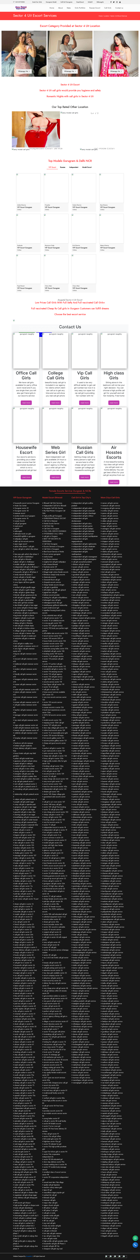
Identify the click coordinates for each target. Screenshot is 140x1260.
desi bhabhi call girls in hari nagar (26, 605)
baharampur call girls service (112, 1129)
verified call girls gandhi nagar (25, 587)
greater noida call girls (51, 1215)
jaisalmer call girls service (111, 807)
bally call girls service (109, 1131)
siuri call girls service (109, 1231)
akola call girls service (109, 559)
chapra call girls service (81, 610)
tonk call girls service (109, 848)
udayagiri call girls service (111, 720)
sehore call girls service (110, 534)
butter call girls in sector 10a (24, 863)
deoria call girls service (110, 1006)
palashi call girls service (110, 1210)
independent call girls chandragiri (84, 513)
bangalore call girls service (82, 906)
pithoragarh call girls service (111, 1116)
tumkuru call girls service (81, 955)
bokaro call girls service (81, 868)
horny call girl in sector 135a (53, 758)
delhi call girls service (80, 694)
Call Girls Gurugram (50, 544)
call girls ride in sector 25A (24, 934)
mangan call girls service (110, 863)
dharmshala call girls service (82, 817)
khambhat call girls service (82, 733)
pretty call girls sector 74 (23, 1088)
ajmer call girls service (109, 771)
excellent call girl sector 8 (52, 1070)
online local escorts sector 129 (54, 730)
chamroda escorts (50, 577)
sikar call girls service (109, 843)
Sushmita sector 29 (50, 567)
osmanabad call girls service (112, 613)
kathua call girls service (81, 853)
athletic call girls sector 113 (24, 878)
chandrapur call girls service (111, 577)
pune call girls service (109, 620)
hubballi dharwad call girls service (84, 929)
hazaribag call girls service (82, 883)
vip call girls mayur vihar (52, 1236)
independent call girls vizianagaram (85, 557)
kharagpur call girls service (111, 1190)
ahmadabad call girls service (82, 707)
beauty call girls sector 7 (23, 1070)
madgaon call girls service (82, 700)
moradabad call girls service (111, 1070)
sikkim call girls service (110, 853)
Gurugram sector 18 (21, 518)
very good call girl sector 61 (53, 1001)
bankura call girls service (110, 1136)
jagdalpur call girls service (82, 671)
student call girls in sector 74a (25, 1090)
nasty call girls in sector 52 (24, 1016)
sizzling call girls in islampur (24, 610)
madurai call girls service (110, 901)
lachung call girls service (110, 860)
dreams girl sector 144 (51, 791)
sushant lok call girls (50, 1228)
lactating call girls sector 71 (24, 1077)
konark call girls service (110, 705)
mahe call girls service (109, 728)
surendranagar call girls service (83, 761)
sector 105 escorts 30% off (53, 638)
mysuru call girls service (81, 945)
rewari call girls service (81, 799)
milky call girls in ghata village (25, 592)
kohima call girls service (110, 669)
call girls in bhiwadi (50, 1231)
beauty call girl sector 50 (52, 963)
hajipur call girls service (81, 623)
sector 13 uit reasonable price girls (56, 733)
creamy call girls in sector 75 (24, 1093)
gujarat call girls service (81, 705)
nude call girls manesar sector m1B (27, 689)
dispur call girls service (81, 572)
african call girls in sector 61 (24, 1044)
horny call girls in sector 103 (24, 845)
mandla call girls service (81, 1067)
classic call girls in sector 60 (24, 1042)
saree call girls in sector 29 (24, 945)
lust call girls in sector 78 (23, 1103)
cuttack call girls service (110, 697)
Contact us (119, 8)
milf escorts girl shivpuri (23, 1203)
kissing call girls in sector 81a (25, 1116)
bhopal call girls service (81, 1019)
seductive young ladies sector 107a (56, 648)
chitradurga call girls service (82, 919)
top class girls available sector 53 (55, 973)
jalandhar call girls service (111, 751)
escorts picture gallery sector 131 (55, 740)
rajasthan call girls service (111, 768)
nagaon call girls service (81, 580)
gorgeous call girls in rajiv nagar (25, 807)
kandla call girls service (81, 730)
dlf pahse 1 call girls (50, 1208)
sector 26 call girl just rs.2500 (54, 858)
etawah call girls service (110, 1011)
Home (53, 8)
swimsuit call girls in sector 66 (25, 1057)
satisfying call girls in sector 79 (25, 1106)
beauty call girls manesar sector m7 (27, 730)
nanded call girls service (110, 608)
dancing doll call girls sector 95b (26, 1172)
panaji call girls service (80, 702)
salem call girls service (110, 922)
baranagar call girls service (111, 1139)
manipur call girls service (110, 648)
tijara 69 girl (48, 1190)
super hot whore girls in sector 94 (55, 1152)
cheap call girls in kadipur (23, 620)
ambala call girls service (81, 768)
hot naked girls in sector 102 (24, 840)
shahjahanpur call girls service (112, 1093)
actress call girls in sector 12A (25, 891)
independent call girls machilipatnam (85, 536)
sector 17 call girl (49, 825)
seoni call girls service (109, 536)
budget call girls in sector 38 (24, 973)
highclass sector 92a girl (52, 1141)
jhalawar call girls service (110, 812)
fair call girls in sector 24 (23, 929)
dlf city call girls (49, 1220)
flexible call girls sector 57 (24, 1031)
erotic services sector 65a (53, 1014)
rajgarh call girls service (110, 518)
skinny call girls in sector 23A (25, 927)
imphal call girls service (110, 651)
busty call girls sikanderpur (24, 1208)
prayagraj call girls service (111, 1080)
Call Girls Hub (48, 526)
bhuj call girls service (80, 715)
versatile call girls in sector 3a (25, 978)
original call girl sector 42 (52, 932)
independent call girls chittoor (83, 516)
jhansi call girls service (109, 1044)
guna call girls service (80, 1039)
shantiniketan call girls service (112, 1223)
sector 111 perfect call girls (53, 664)
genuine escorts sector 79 (53, 1065)
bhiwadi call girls (49, 1197)
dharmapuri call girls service (111, 883)
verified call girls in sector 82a (54, 1098)
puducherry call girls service (111, 723)
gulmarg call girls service (81, 850)
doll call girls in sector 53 (23, 1021)
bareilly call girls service (110, 991)
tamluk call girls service (110, 1233)
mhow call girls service (80, 1072)
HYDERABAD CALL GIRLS (53, 534)
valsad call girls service (81, 763)
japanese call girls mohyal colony (26, 761)
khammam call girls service (111, 950)
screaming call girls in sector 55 (25, 1026)
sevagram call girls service (111, 631)
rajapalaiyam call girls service (112, 917)
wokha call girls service (110, 677)
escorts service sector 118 (53, 682)
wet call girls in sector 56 (23, 1029)
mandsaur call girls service (82, 1070)
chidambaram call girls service (112, 876)
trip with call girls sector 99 (24, 1182)
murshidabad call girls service (112, 1205)
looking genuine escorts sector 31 (55, 876)
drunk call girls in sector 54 (24, 1024)
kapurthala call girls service (111, 753)
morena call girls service (81, 1075)
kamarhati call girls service (111, 1185)
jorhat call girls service (80, 577)
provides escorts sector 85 (53, 1111)
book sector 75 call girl (52, 1052)
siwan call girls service (80, 654)
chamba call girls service (81, 812)
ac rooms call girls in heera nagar (26, 608)
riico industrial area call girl (53, 615)
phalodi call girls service (110, 832)
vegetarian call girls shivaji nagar (26, 1195)
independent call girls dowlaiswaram (80, 519)
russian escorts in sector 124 (54, 707)
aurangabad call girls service (112, 564)
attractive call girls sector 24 (53, 853)
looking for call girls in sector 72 (55, 1042)
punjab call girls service (110, 733)
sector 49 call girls (50, 955)
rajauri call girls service (81, 858)
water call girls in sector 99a (24, 1185)
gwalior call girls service (81, 1042)
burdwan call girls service (111, 1157)
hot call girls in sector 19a (52, 832)
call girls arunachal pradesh (82, 562)
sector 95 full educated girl (53, 1159)
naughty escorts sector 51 (53, 965)
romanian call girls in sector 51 (25, 1014)
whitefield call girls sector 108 (54, 651)
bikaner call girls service (110, 789)
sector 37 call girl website (52, 896)
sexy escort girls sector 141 (53, 781)
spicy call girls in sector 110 (24, 868)
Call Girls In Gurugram (51, 528)
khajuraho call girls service (82, 1057)
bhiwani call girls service (81, 771)
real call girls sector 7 (51, 1029)
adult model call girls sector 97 (25, 1177)
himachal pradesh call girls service (84, 809)
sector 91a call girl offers (52, 1136)
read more (26, 403)
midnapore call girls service (111, 1203)
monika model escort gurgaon (25, 516)
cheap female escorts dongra (54, 585)
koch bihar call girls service (111, 1192)
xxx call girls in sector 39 (23, 975)
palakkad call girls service (81, 983)
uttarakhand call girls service (112, 1106)
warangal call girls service (111, 960)
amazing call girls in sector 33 (25, 957)
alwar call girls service (109, 774)
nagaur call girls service (110, 825)
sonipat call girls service (81, 807)
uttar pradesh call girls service (112, 968)
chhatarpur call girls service (82, 1024)
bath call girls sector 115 (23, 883)
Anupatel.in (29, 1256)
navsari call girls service (81, 745)
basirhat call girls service (110, 1146)
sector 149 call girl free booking (55, 807)
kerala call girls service (81, 957)
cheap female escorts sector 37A (55, 899)
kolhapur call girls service (111, 592)
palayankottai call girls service (112, 911)
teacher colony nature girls (53, 1187)
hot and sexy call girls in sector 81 (55, 1090)
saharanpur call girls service (111, 1088)
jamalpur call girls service (81, 625)
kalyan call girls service (110, 587)
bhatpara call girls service (111, 1149)
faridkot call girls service (110, 740)
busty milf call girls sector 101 (25, 837)
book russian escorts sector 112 (55, 666)
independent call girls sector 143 (55, 789)
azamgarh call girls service (111, 978)
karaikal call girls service (110, 725)
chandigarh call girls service (82, 656)
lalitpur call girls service (110, 1054)
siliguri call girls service (110, 1228)
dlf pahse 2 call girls (51, 1210)
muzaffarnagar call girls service (112, 1072)
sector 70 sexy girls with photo (54, 1031)
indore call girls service (81, 1047)
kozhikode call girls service (82, 978)
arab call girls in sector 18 (23, 909)
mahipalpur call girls (21, 539)
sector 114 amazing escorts (53, 671)
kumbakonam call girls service (112, 899)
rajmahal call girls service (81, 891)
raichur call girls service (81, 947)
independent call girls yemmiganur (84, 559)
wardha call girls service (110, 643)
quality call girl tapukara (52, 1185)
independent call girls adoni (82, 508)
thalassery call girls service (82, 986)
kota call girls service (109, 822)
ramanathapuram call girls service (113, 919)
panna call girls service (110, 513)
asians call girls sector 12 (23, 888)
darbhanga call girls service (82, 613)
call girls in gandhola (51, 587)
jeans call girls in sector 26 (24, 937)
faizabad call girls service (111, 1014)
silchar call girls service (81, 585)
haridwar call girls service (111, 1108)
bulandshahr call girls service (112, 1003)
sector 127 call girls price (52, 725)
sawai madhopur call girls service (113, 837)
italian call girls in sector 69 (24, 1067)
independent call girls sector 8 (25, 1108)
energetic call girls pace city (24, 774)
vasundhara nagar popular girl (54, 1192)
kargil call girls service (80, 996)
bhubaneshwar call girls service (113, 692)
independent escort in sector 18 (55, 827)
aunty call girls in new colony (24, 768)
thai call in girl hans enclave (24, 603)
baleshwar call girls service (111, 687)
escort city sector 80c (51, 1085)
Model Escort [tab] (87, 167)
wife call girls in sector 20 (23, 917)
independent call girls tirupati (83, 549)
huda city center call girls (52, 1226)
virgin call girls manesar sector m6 (26, 725)
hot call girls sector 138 (52, 771)
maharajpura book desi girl (53, 603)
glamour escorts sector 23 (53, 850)
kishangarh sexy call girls (52, 600)
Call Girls (107, 8)
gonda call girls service (110, 1029)
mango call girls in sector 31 (24, 952)
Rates (69, 8)
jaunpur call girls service (110, 1042)
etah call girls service (109, 1009)
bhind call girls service (80, 1014)
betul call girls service (80, 1009)
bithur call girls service (109, 998)
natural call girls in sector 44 (24, 993)
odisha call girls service (110, 682)
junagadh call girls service (82, 728)
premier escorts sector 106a (53, 643)
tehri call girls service (109, 1100)
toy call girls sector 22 (22, 922)
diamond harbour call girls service (113, 1164)
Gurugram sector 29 (22, 508)
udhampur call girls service (82, 863)
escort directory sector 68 (53, 1024)
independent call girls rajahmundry (84, 544)
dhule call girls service (109, 582)
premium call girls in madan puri (25, 636)
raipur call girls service (80, 674)
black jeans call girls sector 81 (25, 1113)
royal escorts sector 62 (52, 1003)
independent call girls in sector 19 (55, 830)
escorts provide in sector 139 (54, 774)
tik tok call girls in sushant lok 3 (25, 1228)
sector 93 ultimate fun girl (52, 1144)
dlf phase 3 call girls (51, 1218)
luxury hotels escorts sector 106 (55, 641)
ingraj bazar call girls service (112, 1177)
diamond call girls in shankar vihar (26, 1192)
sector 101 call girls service (53, 625)
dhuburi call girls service (81, 564)
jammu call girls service (81, 837)
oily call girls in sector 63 (23, 1049)
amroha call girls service (110, 975)
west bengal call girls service (112, 1118)
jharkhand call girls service (82, 866)
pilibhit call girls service (110, 1077)
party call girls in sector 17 (23, 906)
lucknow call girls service (110, 1057)
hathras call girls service (110, 1037)
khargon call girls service (81, 1062)
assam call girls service (81, 567)
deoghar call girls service (81, 873)
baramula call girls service (82, 845)
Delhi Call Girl (35, 131)
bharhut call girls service (81, 1011)
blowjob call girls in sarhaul (24, 827)
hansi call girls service (80, 779)
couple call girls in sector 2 (24, 914)
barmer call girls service (110, 779)
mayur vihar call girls (50, 1203)
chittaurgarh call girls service (112, 794)
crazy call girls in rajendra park (25, 804)
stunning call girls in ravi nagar (25, 814)
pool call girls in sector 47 (23, 1001)
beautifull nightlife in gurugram (25, 536)
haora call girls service (110, 1172)
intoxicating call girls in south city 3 (26, 1215)
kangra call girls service (81, 822)
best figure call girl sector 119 (54, 684)
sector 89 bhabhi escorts (52, 1123)
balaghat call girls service (81, 1003)
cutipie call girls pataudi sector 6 (26, 799)
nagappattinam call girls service (113, 906)
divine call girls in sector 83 (24, 1123)
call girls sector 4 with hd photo (25, 980)
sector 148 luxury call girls (53, 804)
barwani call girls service (81, 1006)
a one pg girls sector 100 (52, 623)
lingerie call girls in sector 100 (25, 835)
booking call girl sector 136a (53, 766)
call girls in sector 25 (51, 855)
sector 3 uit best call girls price (54, 871)
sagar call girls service (109, 526)
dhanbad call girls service (81, 876)
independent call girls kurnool (83, 534)
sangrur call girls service (110, 766)
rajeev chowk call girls (51, 1205)
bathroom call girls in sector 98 (25, 1180)
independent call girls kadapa (83, 528)
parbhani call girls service (111, 618)
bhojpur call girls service (81, 1016)
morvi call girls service (80, 740)
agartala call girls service (110, 965)
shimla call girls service (81, 832)
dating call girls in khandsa (24, 623)
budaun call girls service (110, 1001)
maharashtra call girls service (112, 554)
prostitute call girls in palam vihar (26, 776)
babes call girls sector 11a (23, 886)
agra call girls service (109, 970)
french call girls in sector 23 (24, 924)
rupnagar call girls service (111, 763)
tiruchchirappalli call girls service (113, 927)
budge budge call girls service (112, 1154)
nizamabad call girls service (111, 955)
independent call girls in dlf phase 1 (27, 567)
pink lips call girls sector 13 (24, 894)
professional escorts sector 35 (54, 888)
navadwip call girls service (111, 1208)
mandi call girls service (80, 827)
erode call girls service (110, 888)
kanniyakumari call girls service (112, 894)
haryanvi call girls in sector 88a (25, 1139)
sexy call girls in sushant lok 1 (25, 1223)
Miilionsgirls (100, 2)
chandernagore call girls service (113, 1159)
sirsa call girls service (80, 804)
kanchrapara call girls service (112, 1187)
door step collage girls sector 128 (55, 728)
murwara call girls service (81, 1077)
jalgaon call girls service (110, 585)
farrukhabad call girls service (112, 1016)
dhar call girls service (80, 1037)
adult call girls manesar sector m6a (26, 728)
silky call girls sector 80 (23, 1111)
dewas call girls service (81, 1034)
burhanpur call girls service (82, 1021)
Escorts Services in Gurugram (54, 546)
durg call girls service (80, 669)
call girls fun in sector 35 (23, 963)
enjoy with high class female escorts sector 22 (52, 846)
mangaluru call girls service (82, 942)
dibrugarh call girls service (82, 569)
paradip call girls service (110, 710)
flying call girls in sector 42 (24, 988)
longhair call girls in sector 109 (25, 860)
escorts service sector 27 (52, 860)
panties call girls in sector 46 (24, 998)
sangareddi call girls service (111, 957)
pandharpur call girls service (112, 615)
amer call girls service (109, 776)
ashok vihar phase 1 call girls (24, 546)
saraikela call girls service (81, 896)
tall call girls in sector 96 (23, 1174)
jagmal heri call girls (50, 592)
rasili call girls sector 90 (23, 1154)
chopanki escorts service (52, 582)
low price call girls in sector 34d (26, 970)
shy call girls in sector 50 (23, 1011)
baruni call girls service (81, 597)
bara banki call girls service (111, 988)
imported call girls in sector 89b (25, 1149)
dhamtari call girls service (81, 666)
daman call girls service (81, 689)
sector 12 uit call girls (51, 687)
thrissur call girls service (81, 991)
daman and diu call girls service (84, 687)
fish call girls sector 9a (22, 1187)
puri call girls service (109, 715)
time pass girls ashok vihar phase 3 (27, 554)
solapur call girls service (110, 633)
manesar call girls (50, 1200)
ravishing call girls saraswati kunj (25, 822)
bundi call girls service (109, 791)
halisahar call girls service (111, 1169)
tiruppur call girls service (110, 932)
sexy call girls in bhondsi (23, 559)
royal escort (19, 526)
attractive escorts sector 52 (53, 970)
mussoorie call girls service (111, 1111)
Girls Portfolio (80, 8)
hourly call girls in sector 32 (24, 955)
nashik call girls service (110, 610)
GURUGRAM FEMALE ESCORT (55, 518)
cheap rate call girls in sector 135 (55, 756)
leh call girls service (80, 998)
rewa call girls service (109, 523)
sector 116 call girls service (53, 677)
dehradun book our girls (23, 534)
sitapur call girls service (110, 1095)
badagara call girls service (82, 963)
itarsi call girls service (80, 1049)
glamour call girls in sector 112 (25, 876)
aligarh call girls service (110, 973)
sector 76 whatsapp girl (52, 1054)
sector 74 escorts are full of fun (55, 1049)
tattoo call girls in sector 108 (24, 858)
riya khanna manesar (51, 559)
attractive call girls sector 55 (53, 978)
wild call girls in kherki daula (24, 625)
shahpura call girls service (111, 840)
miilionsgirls (18, 531)
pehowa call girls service (81, 797)
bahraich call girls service (111, 980)
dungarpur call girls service (111, 802)
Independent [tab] (73, 167)
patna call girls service (80, 638)
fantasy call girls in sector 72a (25, 1083)
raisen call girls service (110, 516)
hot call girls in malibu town (24, 643)
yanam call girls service (110, 730)
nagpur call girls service (110, 605)
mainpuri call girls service (110, 1060)
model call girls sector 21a (53, 843)
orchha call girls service (110, 511)
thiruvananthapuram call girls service (85, 988)
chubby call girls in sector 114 (25, 881)
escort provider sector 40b (53, 924)
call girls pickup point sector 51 (54, 968)
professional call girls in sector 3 (26, 947)
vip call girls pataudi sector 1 (24, 781)
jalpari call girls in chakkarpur (24, 562)
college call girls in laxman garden (26, 631)
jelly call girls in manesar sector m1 (26, 646)
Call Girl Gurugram (66, 2)
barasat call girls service (110, 1141)
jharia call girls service (80, 888)
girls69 (17, 528)
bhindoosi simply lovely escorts (54, 574)
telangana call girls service (111, 942)
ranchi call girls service (81, 894)
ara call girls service (80, 595)
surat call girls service (80, 758)
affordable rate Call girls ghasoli (55, 590)
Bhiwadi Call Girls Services (53, 503)
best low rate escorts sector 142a (55, 786)
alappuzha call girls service (82, 960)
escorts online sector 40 (52, 919)
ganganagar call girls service (112, 804)
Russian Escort (94, 8)
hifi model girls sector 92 (52, 1139)
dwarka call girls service (81, 717)
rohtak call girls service (81, 802)
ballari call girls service (80, 904)
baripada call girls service (111, 689)
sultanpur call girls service (111, 1098)
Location (106, 16)
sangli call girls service (110, 625)
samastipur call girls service (82, 646)
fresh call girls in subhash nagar (25, 1218)
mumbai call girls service (110, 603)
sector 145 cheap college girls (54, 794)
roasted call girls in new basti (25, 766)
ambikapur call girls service (82, 659)
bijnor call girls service (109, 996)
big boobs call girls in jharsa (24, 615)
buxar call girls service (80, 608)
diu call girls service (80, 692)
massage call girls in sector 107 (25, 855)
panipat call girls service (81, 794)
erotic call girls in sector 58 (24, 1034)
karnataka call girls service (82, 899)
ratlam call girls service (110, 521)
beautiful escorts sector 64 (53, 1009)
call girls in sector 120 (51, 689)
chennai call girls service (110, 873)
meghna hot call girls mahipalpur (55, 562)
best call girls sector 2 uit (52, 835)
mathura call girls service (110, 1062)
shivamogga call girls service (83, 950)
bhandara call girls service (111, 567)
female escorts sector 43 (52, 934)
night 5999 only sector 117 (53, 679)
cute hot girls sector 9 (22, 1152)
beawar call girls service (110, 781)
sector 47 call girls (50, 947)
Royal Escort (80, 2)
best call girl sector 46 (51, 945)
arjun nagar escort (21, 544)
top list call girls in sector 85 (24, 1129)
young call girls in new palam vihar (26, 771)
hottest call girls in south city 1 (25, 1210)
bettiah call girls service (81, 603)
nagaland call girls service (111, 666)
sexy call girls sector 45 (52, 942)
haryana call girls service (81, 766)
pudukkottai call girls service (111, 914)
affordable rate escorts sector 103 (56, 633)
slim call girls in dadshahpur (24, 557)
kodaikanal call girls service (111, 896)
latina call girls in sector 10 (24, 832)
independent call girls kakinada (83, 531)
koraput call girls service (110, 707)
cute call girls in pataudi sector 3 (26, 786)
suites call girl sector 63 (52, 1006)
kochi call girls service (80, 970)
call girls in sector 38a (51, 904)
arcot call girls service (109, 868)
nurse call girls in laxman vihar (25, 633)
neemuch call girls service (111, 505)
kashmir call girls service (81, 840)
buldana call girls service (110, 574)
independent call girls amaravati (84, 511)
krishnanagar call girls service (112, 1197)
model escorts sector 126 (52, 720)
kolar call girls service (80, 934)
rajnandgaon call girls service (83, 677)
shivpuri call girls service (110, 546)
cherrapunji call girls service (111, 656)
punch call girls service (81, 855)
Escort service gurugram (52, 554)
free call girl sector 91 (51, 1134)
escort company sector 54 (53, 975)
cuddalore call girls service (111, 881)
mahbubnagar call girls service (112, 952)
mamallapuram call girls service (112, 904)
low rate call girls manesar (53, 1233)
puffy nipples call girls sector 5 (25, 1009)
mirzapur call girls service (111, 1067)
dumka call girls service (81, 878)
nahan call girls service (81, 830)
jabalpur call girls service (81, 1052)
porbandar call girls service (82, 753)
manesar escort (20, 513)
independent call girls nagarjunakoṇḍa (80, 540)
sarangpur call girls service (111, 528)
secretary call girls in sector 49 (25, 1006)
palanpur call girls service (81, 748)
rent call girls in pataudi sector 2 (26, 784)
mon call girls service (109, 671)
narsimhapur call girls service (83, 1080)
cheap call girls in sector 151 (53, 814)
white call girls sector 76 (23, 1098)
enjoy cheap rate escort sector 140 (56, 779)
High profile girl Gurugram (53, 516)
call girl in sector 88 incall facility (55, 1121)
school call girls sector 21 (23, 919)
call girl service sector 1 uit (53, 618)
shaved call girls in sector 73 (24, 1085)
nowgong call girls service (111, 508)
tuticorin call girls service (110, 934)
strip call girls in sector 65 (23, 1054)
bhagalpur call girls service (82, 605)
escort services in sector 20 (53, 837)
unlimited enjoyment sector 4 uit (54, 917)
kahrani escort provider (52, 595)
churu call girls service (109, 797)
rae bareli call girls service (111, 1083)
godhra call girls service (81, 723)
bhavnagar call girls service (82, 712)
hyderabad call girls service (111, 945)
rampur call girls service (110, 1085)
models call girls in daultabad (24, 564)
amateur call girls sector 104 (24, 848)
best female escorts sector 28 (54, 863)
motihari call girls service (81, 631)
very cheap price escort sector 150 (56, 812)
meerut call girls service (110, 1065)
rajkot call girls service (80, 756)
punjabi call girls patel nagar (24, 802)
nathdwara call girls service (111, 827)
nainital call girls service (110, 1113)
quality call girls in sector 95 (24, 1167)
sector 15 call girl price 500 (53, 809)
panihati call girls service (110, 1213)
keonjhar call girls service (111, 702)
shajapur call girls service (110, 541)
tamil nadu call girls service (111, 866)
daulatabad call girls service (111, 580)
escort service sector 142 (52, 784)
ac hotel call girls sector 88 (24, 1136)
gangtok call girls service (110, 855)
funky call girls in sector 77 (24, 1100)
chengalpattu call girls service (112, 871)
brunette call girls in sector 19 (25, 911)
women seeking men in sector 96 (55, 1164)
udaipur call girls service (110, 850)
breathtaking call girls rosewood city (27, 817)
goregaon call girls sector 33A (54, 883)
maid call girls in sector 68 (24, 1065)
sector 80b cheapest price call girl (56, 1083)
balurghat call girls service (111, 1134)
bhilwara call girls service (110, 786)
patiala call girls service (110, 761)
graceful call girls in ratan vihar (25, 812)
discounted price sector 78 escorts (56, 1060)
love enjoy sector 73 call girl (53, 1047)
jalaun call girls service (110, 1039)
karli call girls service (109, 590)
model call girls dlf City (51, 1246)
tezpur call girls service (81, 587)
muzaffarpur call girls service (83, 636)
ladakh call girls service (81, 993)
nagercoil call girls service (111, 909)
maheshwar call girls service (82, 1065)
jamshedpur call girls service (82, 886)
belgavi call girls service (81, 909)
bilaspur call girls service (81, 664)
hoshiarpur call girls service (111, 748)
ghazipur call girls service (111, 1026)
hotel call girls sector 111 (23, 873)
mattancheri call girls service (82, 980)
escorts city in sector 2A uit (53, 868)
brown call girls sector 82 (23, 1118)
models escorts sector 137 (53, 768)
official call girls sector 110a (24, 871)
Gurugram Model (51, 2)
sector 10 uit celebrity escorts (54, 620)
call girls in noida (49, 1213)
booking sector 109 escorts (53, 654)
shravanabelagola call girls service (84, 952)
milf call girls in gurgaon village (25, 597)
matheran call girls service (111, 600)
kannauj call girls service (110, 1047)
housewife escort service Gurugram (27, 503)
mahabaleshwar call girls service (113, 595)
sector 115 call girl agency (53, 674)
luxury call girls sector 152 (53, 817)
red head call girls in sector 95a (26, 1169)
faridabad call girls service (82, 774)
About (60, 8)
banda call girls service (110, 986)
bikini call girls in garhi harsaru (25, 590)
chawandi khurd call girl (52, 580)
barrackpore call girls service (112, 1144)
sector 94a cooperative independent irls (51, 1155)
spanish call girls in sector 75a (25, 1095)
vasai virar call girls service (111, 641)
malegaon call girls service (111, 597)
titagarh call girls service (110, 1236)
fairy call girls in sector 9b (23, 1190)
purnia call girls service (81, 641)
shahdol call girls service (110, 539)
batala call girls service (110, 738)
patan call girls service (80, 751)
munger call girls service (81, 633)
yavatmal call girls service (110, 646)
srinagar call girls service (81, 860)
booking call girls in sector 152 (54, 820)
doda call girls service (80, 848)
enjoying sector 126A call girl (54, 723)
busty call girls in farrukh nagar (25, 577)
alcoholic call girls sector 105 (25, 850)
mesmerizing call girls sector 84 (25, 1126)
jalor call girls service (109, 809)
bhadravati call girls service (82, 911)
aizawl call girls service (110, 661)
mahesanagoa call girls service (83, 738)
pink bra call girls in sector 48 (25, 1003)
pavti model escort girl (51, 608)
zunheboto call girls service (111, 679)
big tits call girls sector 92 (23, 1159)
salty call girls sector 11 (22, 866)
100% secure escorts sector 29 (55, 866)
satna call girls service (109, 531)
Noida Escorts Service (51, 523)
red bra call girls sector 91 (24, 1157)
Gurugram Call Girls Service (53, 508)
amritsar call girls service (110, 735)
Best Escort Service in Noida (54, 551)
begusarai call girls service (82, 600)
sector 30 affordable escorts (54, 873)
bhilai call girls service (80, 661)
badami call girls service (81, 901)
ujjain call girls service (109, 549)
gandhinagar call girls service (83, 720)
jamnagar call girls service (82, 725)
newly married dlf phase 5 (23, 574)
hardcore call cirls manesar (24, 743)
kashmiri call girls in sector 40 (25, 983)
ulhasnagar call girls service (111, 638)
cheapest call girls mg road (53, 1249)
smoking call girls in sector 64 (25, 1052)
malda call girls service (110, 1200)
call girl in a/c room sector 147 (54, 802)
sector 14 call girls (50, 776)
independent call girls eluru (82, 523)
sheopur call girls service (110, 544)
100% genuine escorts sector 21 (55, 840)
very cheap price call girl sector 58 (56, 988)
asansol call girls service (110, 1126)
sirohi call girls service (109, 845)
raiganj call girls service (110, 1218)
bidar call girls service (80, 914)
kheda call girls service (81, 735)
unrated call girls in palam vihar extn (27, 779)
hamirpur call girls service (81, 820)
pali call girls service (109, 830)
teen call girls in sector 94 (23, 1164)
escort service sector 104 (52, 636)
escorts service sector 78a (53, 1062)
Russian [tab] (62, 167)
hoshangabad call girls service (83, 1044)
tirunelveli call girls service (111, 929)
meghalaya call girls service (111, 654)
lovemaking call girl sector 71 (54, 1034)
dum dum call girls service (111, 1167)
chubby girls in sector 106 (23, 853)
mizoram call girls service (110, 659)
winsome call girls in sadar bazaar (26, 820)
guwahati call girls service (81, 574)
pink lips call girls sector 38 (53, 901)
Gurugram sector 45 (22, 511)
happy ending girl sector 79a (54, 1067)
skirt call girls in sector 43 (23, 991)
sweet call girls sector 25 (23, 932)
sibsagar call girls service (81, 582)
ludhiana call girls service (110, 756)
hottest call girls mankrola (23, 745)
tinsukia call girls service (81, 590)
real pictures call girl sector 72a (54, 1044)
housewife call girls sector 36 (25, 965)
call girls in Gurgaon (51, 536)
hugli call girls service (109, 1174)
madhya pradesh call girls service (84, 1001)
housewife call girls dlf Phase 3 (54, 1243)
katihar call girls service (81, 628)
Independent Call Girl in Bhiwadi (55, 505)
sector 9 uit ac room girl (52, 1126)
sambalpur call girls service (111, 717)
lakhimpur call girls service (111, 1052)
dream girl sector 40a (51, 922)
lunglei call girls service (110, 664)
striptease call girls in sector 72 (25, 1080)
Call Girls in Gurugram (51, 549)
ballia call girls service (109, 983)
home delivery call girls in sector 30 (27, 950)
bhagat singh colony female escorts (56, 572)
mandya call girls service (81, 940)
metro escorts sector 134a (53, 753)
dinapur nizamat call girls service (84, 618)
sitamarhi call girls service (81, 651)
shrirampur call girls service (111, 1226)
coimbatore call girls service (111, 878)
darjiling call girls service (110, 1162)
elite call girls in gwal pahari (24, 600)
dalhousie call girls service (82, 814)
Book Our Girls (38, 2)
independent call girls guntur (83, 526)
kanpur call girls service (110, 1049)
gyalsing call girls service (110, 858)
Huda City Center (21, 505)
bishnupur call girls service (111, 1152)
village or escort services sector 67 (56, 1021)
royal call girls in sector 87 (24, 1134)
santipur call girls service (110, 1220)
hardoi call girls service (110, 1034)
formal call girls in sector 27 (24, 940)
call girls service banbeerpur (53, 569)
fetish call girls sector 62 (23, 1047)
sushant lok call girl (50, 1195)
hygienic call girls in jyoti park (25, 618)
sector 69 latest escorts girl (53, 1026)
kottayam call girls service (81, 975)
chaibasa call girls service (81, 871)
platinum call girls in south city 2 (25, 1213)
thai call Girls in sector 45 (23, 996)
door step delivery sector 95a (54, 1162)
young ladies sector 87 (52, 1118)
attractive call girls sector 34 (24, 960)
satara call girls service (110, 628)
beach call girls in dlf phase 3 (25, 569)
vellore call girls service (110, 940)
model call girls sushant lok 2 (24, 1226)
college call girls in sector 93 (25, 1162)
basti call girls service (109, 993)
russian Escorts (20, 521)
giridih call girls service (81, 881)
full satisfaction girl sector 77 (53, 1057)
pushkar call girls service (110, 835)
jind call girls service (80, 784)
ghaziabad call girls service (111, 1024)
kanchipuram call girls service (112, 891)
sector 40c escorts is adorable (54, 927)
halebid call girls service (81, 924)
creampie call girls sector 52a (25, 1019)
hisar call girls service (80, 781)
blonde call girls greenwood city (26, 595)
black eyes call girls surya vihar (25, 1220)
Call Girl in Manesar (50, 521)
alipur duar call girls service (111, 1123)
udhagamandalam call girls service (114, 937)
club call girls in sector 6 (23, 1039)
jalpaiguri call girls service (111, 1180)
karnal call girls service (80, 789)
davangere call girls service (82, 922)
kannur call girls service (81, 968)
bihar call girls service (80, 592)
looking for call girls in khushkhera (55, 597)
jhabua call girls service (81, 1054)
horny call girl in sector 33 (53, 881)
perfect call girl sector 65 (52, 1011)
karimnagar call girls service (111, 947)
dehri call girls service (80, 615)
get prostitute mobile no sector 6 (55, 996)
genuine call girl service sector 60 (55, 998)
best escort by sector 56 (52, 980)
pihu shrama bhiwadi (51, 564)
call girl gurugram (20, 523)
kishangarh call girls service (111, 820)
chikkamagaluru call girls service (84, 917)
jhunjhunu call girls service (111, 814)
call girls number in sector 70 (25, 1072)
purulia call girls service (110, 1215)
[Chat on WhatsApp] (135, 1238)
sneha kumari (48, 557)
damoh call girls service (81, 1029)
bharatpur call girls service (111, 784)
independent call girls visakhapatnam (80, 552)
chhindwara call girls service (82, 1026)
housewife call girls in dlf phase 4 (26, 572)
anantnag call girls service (82, 843)
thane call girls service (109, 636)
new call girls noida (50, 1238)
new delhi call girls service (82, 697)
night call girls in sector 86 (24, 1131)
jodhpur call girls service (110, 817)
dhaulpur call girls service (111, 799)
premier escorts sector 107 (53, 646)
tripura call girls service (110, 963)
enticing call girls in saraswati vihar (26, 825)
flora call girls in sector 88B (24, 1141)
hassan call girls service (81, 927)
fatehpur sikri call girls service (112, 1021)
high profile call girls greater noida (55, 1241)
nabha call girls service (110, 758)
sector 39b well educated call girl (55, 914)
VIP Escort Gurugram (24, 207)
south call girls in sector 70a (24, 1075)
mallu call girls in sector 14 (24, 896)
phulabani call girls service (111, 712)
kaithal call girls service (81, 786)
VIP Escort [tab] (52, 167)
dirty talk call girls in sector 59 (25, 1037)
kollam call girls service (81, 973)
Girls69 (90, 2)
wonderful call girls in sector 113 (55, 669)
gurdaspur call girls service (111, 745)
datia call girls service (80, 1031)
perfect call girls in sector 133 (54, 748)
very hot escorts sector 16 (53, 822)
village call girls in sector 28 (24, 942)
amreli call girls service (80, 710)
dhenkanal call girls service (111, 700)
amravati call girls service (110, 562)
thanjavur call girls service (111, 924)
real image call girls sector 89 (25, 1144)
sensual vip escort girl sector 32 (55, 878)
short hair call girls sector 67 (24, 1060)
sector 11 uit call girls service (54, 656)
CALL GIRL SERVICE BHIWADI (55, 531)
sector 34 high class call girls (54, 886)
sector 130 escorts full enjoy (53, 735)
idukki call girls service (80, 965)
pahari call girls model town (24, 758)
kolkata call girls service (110, 1195)
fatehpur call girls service (110, 1019)
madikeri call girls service (81, 937)
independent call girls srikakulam (84, 546)
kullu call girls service (80, 825)
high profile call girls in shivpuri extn (27, 1205)
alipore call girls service (110, 1121)
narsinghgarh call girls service (83, 1083)
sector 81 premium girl (51, 1088)
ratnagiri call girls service (110, 623)
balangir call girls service (110, 684)
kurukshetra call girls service (82, 791)
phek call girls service (109, 674)
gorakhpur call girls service (111, 1031)
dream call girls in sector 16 (24, 904)
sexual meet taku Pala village (54, 1182)
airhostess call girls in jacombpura (26, 613)
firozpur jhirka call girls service (83, 776)
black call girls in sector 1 (23, 830)
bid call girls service (109, 572)
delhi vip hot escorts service (24, 541)
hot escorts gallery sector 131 (54, 738)
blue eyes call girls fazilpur (24, 580)
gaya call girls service (80, 620)
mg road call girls (50, 1223)
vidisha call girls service (110, 551)
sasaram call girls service (81, 648)
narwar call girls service (110, 503)
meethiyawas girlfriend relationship (55, 605)
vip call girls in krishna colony (24, 628)
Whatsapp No (23, 71)
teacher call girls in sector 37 (25, 968)
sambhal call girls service (110, 1090)
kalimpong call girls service (111, 1182)
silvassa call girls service (81, 684)
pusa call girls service (80, 643)
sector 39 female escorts (52, 906)
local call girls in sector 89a (24, 1146)
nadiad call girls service (81, 743)
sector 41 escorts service (52, 929)
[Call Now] (135, 1245)
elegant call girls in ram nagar (25, 809)
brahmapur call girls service (111, 694)
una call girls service (80, 835)
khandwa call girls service (81, 1060)
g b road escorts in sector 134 (54, 751)
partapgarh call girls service (111, 1075)
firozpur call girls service (110, 743)
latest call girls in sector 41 (24, 986)
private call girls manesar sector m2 (27, 702)
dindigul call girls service (110, 886)
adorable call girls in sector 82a (25, 1121)
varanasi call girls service (110, 1103)
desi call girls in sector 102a (24, 843)
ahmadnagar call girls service (112, 557)
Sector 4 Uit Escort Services (118, 16)
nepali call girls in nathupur (24, 763)
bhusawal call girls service (111, 569)
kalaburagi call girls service (82, 932)
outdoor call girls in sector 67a (25, 1062)
